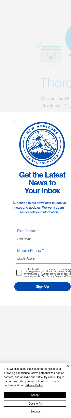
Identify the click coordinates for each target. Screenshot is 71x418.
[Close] (65, 368)
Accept (35, 395)
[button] (14, 122)
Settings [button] (36, 411)
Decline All (35, 403)
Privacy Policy (34, 385)
